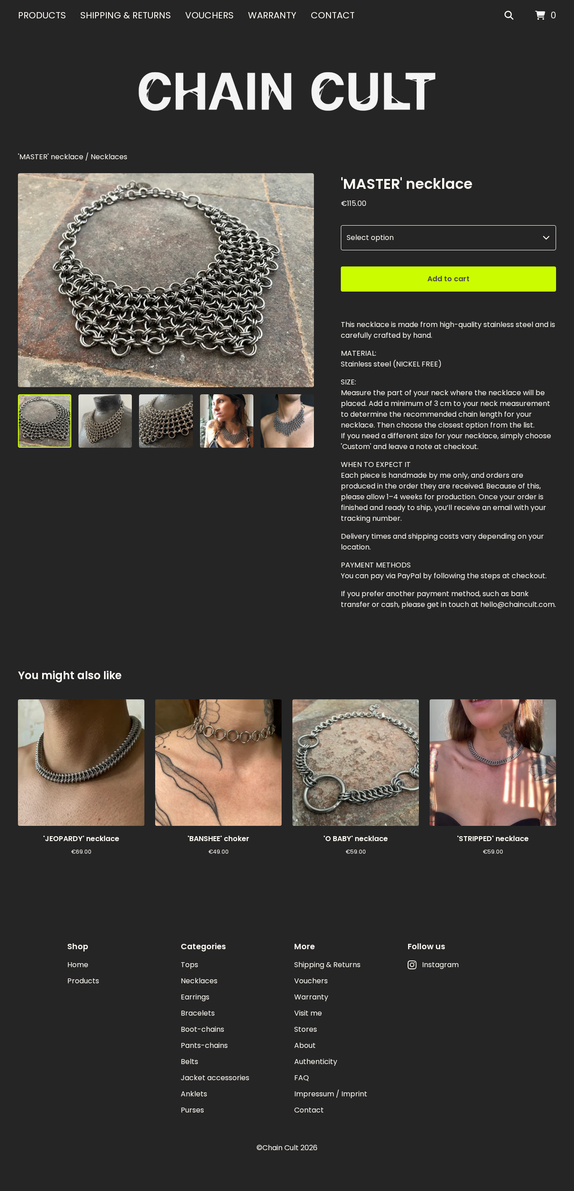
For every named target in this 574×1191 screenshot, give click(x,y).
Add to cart (448, 279)
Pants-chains (204, 1045)
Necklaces (109, 157)
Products (42, 15)
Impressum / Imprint (330, 1094)
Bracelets (198, 1013)
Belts (189, 1061)
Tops (189, 965)
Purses (192, 1110)
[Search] (509, 15)
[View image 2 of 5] (105, 421)
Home (77, 965)
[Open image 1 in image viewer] (166, 280)
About (305, 1045)
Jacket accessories (215, 1078)
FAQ (301, 1078)
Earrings (195, 997)
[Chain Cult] (287, 91)
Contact (333, 15)
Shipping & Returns (125, 15)
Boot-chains (202, 1029)
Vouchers (209, 15)
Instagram (440, 965)
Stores (305, 1029)
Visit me (308, 1013)
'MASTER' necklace (50, 157)
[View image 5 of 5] (287, 421)
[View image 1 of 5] (44, 421)
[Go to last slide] (30, 280)
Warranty (272, 15)
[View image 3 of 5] (165, 421)
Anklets (194, 1094)
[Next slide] (301, 280)
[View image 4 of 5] (226, 421)
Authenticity (315, 1061)
